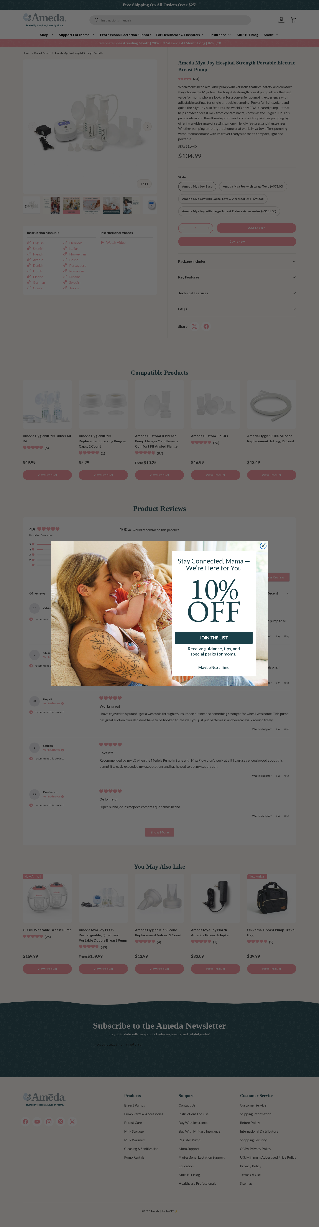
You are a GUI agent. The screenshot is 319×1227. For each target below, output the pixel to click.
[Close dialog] (263, 546)
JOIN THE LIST (213, 637)
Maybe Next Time (213, 667)
